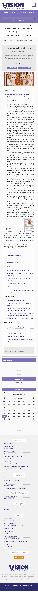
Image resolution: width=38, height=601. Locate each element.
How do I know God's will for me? (17, 333)
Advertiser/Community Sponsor (13, 480)
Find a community (25, 25)
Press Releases (8, 528)
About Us (10, 35)
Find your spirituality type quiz (16, 300)
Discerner (6, 478)
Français (19, 12)
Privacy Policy (8, 544)
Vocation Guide (13, 40)
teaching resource (12, 259)
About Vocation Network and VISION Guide (20, 318)
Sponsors (19, 14)
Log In (33, 12)
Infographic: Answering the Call (13, 469)
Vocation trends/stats (10, 523)
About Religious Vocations (11, 521)
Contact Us (18, 35)
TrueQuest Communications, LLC (22, 587)
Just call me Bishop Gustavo (16, 336)
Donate (5, 12)
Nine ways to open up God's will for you (19, 330)
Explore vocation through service (17, 283)
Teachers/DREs (8, 485)
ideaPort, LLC (26, 589)
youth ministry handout (14, 255)
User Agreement (8, 546)
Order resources (28, 28)
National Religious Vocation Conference (15, 541)
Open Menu (34, 5)
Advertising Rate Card (10, 536)
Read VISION (17, 28)
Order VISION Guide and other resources (16, 466)
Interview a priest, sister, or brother (17, 287)
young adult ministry (13, 262)
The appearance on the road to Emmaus (16, 94)
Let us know (19, 558)
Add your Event (25, 67)
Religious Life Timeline (10, 496)
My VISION (26, 12)
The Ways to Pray (9, 498)
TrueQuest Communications (17, 351)
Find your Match (12, 25)
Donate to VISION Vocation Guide (15, 488)
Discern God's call (10, 32)
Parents (6, 483)
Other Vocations (8, 459)
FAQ (5, 453)
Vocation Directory (9, 446)
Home (5, 40)
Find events (7, 28)
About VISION (8, 518)
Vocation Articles (9, 451)
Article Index (22, 32)
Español (12, 12)
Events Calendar (9, 448)
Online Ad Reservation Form (12, 538)
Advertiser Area (8, 531)
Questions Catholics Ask (11, 464)
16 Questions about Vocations (13, 456)
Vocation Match (8, 443)
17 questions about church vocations (18, 270)
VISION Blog (7, 461)
